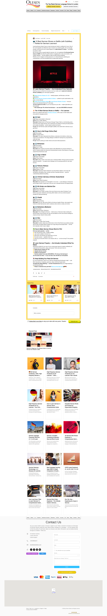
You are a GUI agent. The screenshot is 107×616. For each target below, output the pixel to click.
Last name (56, 539)
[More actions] (73, 38)
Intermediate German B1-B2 (56, 269)
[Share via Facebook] (33, 273)
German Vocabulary (45, 30)
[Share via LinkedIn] (38, 273)
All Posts (29, 30)
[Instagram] (37, 550)
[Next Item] (50, 340)
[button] (68, 30)
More (63, 30)
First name (56, 534)
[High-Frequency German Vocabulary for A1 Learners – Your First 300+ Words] (35, 289)
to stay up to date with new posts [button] (45, 321)
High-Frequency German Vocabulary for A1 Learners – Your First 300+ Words (35, 296)
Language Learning (36, 269)
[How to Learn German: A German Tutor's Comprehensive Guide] (54, 289)
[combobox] (66, 555)
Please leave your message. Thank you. (61, 558)
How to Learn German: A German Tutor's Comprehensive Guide (52, 296)
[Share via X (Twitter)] (36, 273)
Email (55, 545)
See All (78, 282)
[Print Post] (44, 273)
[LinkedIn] (40, 550)
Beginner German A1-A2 (55, 30)
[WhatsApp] (31, 550)
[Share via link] (41, 273)
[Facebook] (34, 550)
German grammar (36, 30)
